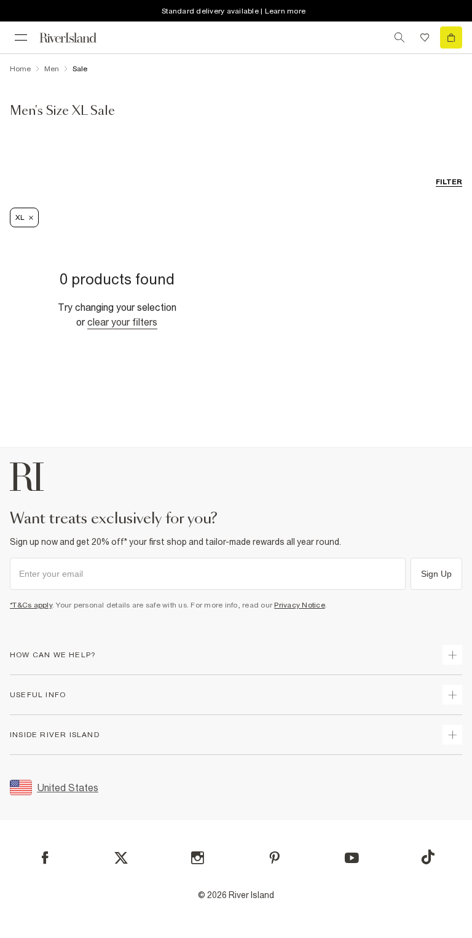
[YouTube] (352, 858)
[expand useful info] (452, 695)
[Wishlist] (424, 37)
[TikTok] (427, 857)
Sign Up (436, 574)
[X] (121, 858)
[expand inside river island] (452, 735)
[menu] (21, 37)
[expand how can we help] (452, 655)
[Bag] (451, 37)
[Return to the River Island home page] (76, 38)
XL (19, 217)
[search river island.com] (399, 37)
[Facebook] (45, 858)
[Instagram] (197, 858)
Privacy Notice (299, 605)
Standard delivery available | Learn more (233, 11)
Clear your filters (122, 321)
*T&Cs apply (31, 605)
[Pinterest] (274, 858)
